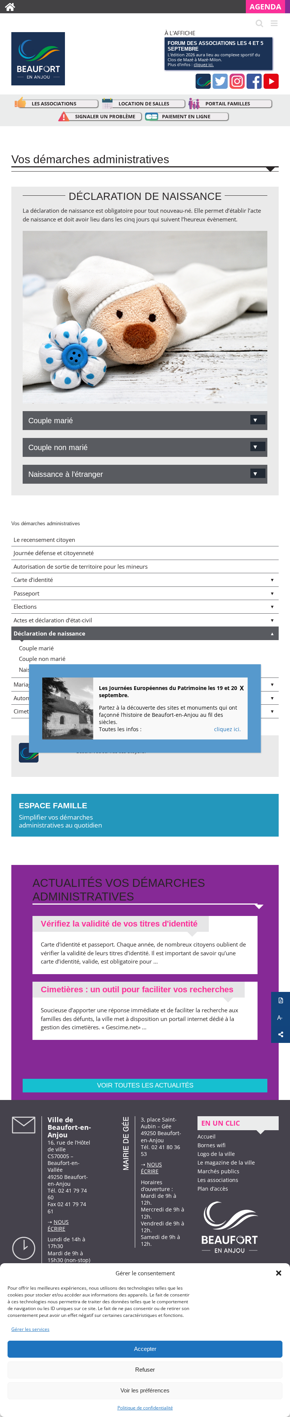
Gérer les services (30, 1329)
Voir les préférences (145, 1390)
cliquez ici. (204, 64)
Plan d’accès (212, 1188)
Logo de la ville (216, 1153)
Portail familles (227, 103)
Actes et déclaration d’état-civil (53, 620)
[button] (278, 1273)
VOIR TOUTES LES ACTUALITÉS (145, 1085)
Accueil (206, 1136)
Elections (25, 606)
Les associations (54, 103)
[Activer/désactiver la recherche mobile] (259, 23)
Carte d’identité (33, 579)
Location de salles (144, 103)
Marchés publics (218, 1171)
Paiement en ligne (186, 116)
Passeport (26, 593)
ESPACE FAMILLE (60, 815)
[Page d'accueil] (10, 6)
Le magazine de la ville (226, 1162)
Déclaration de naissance (49, 633)
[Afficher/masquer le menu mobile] (275, 23)
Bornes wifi (211, 1145)
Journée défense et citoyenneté (54, 553)
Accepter (145, 1349)
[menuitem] (268, 6)
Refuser (145, 1369)
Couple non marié (42, 658)
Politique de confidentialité (145, 1408)
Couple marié (36, 648)
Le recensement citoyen (44, 539)
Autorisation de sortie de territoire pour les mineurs (81, 566)
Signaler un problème (105, 116)
